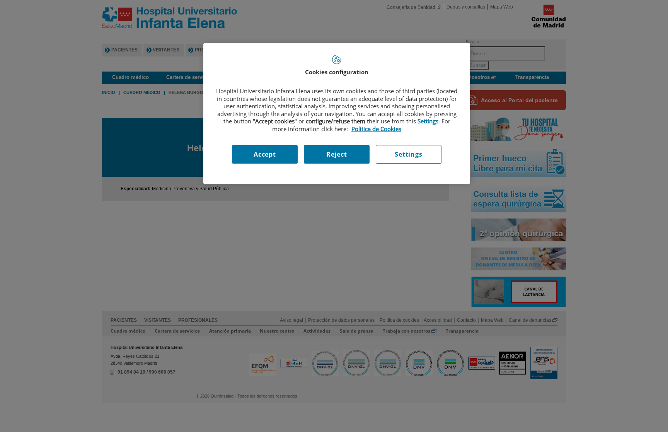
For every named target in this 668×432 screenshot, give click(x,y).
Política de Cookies (376, 129)
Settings (408, 154)
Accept (265, 154)
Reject (336, 154)
